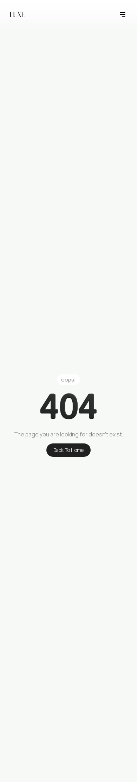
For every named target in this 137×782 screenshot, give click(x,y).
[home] (17, 14)
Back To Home (68, 450)
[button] (122, 14)
